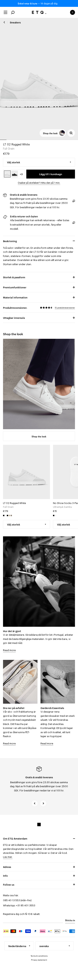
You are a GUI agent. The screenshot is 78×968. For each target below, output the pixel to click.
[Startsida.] (39, 12)
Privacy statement (39, 960)
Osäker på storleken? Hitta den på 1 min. (39, 183)
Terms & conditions (39, 956)
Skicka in (70, 920)
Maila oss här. (11, 895)
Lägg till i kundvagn (50, 174)
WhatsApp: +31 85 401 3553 (19, 905)
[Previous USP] (34, 803)
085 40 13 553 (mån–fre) (17, 900)
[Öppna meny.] (5, 12)
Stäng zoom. (39, 78)
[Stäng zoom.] (71, 133)
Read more (9, 650)
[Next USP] (43, 803)
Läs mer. (7, 857)
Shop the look (39, 436)
